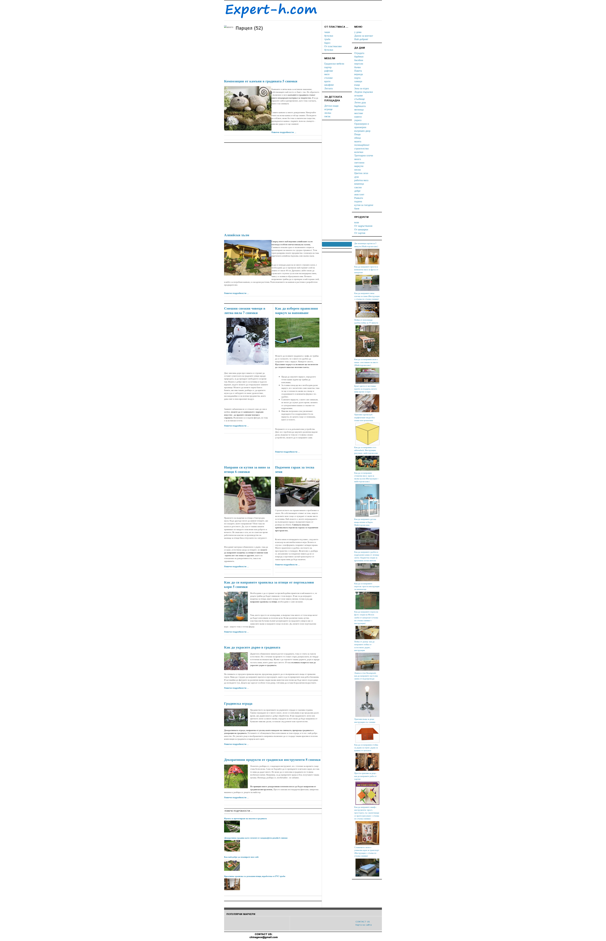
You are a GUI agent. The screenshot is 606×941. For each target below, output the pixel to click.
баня (356, 208)
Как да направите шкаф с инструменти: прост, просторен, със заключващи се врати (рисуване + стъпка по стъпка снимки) (366, 813)
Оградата (359, 53)
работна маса (361, 180)
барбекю (358, 56)
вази (356, 222)
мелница (359, 109)
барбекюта (360, 106)
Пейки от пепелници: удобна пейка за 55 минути (366, 321)
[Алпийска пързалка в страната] (247, 257)
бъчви (357, 67)
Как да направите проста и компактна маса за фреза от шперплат (366, 269)
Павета (358, 70)
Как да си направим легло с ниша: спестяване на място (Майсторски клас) (366, 362)
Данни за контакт (363, 35)
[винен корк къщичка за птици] (247, 495)
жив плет (359, 194)
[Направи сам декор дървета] (236, 661)
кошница (359, 183)
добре (357, 190)
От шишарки (361, 229)
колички (358, 152)
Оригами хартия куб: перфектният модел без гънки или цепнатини (364, 417)
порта (357, 77)
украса (357, 120)
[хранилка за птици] (236, 606)
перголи (358, 63)
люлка (327, 112)
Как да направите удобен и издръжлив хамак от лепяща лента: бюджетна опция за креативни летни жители (366, 556)
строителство (361, 148)
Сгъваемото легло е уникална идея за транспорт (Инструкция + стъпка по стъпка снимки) (366, 851)
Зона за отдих (361, 88)
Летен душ (360, 102)
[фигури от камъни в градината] (247, 108)
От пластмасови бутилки (333, 47)
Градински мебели (334, 63)
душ (356, 176)
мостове (358, 113)
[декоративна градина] (232, 846)
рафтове (328, 70)
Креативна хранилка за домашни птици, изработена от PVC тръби (254, 876)
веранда (358, 74)
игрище (328, 109)
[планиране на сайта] (232, 865)
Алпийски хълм (236, 234)
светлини (359, 162)
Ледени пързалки (363, 91)
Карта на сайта (364, 924)
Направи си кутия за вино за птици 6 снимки (247, 469)
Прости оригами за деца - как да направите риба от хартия (365, 776)
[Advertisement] (273, 54)
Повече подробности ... (283, 132)
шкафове (329, 84)
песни (357, 169)
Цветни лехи (361, 173)
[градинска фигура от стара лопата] (236, 776)
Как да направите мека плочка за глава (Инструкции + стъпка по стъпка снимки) (367, 296)
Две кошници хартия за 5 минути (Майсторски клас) (366, 245)
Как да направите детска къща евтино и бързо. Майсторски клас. (365, 522)
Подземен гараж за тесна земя (294, 469)
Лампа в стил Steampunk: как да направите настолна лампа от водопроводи (366, 676)
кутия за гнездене (363, 205)
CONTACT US (363, 921)
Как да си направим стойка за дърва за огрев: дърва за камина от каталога (366, 747)
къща (357, 84)
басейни (358, 60)
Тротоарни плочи (363, 155)
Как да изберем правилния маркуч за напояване (296, 310)
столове (328, 77)
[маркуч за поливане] (297, 332)
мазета (357, 141)
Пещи (357, 134)
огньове (358, 95)
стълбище (359, 99)
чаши (327, 32)
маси (327, 74)
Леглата (328, 88)
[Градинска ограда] (236, 717)
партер (328, 67)
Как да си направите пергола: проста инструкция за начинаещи (366, 586)
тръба (327, 39)
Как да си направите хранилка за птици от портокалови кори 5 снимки (269, 584)
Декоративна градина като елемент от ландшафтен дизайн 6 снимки (255, 837)
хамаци (358, 81)
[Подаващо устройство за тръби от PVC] (232, 884)
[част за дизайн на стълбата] (232, 826)
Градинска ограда (238, 703)
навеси (358, 116)
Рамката (358, 197)
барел (327, 42)
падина (358, 201)
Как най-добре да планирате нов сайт (241, 856)
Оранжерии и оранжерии (361, 125)
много (357, 159)
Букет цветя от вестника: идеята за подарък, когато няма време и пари (365, 389)
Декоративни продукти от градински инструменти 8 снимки (272, 759)
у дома (357, 32)
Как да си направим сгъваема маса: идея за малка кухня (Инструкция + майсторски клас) (366, 477)
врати (327, 81)
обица (357, 137)
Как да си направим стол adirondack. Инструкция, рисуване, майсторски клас (366, 450)
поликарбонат (361, 144)
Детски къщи (331, 105)
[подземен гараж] (297, 491)
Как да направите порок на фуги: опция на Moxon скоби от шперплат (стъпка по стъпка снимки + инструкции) (366, 617)
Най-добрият (361, 39)
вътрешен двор (362, 130)
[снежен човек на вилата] (247, 341)
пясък (327, 116)
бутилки (328, 35)
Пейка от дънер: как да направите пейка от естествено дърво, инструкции (364, 646)
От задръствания (363, 225)
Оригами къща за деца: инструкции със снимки (364, 720)
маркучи (358, 166)
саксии (358, 187)
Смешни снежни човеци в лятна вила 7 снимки (244, 310)
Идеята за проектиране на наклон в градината (245, 818)
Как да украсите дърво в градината (252, 647)
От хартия (359, 232)
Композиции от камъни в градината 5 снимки (260, 81)
